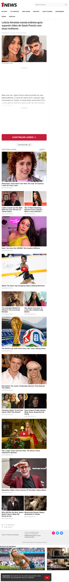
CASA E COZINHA (47, 11)
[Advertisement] (24, 80)
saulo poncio (8, 527)
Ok (47, 577)
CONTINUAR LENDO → (24, 137)
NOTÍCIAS (4, 11)
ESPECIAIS (12, 16)
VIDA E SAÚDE (26, 11)
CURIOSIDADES (59, 11)
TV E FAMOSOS (14, 11)
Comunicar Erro (23, 144)
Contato (4, 534)
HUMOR (4, 16)
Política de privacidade (13, 534)
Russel (24, 33)
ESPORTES (36, 11)
